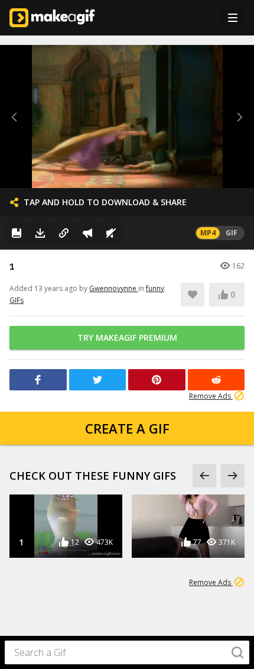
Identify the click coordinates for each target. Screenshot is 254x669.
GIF (231, 233)
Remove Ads (211, 396)
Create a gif (127, 428)
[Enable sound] (111, 233)
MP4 (208, 233)
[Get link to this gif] (64, 233)
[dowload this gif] (40, 233)
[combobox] (127, 652)
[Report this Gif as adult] (87, 233)
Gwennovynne (113, 288)
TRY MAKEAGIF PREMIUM (127, 337)
